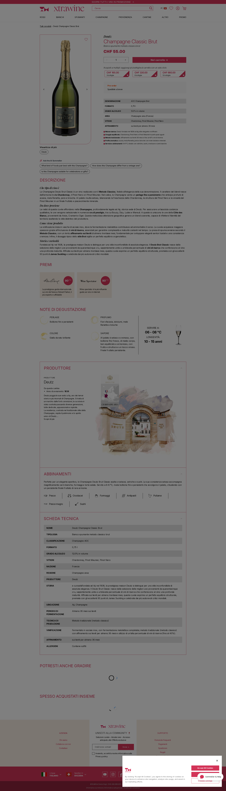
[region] (172, 771)
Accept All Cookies (205, 768)
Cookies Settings (205, 781)
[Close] (217, 761)
